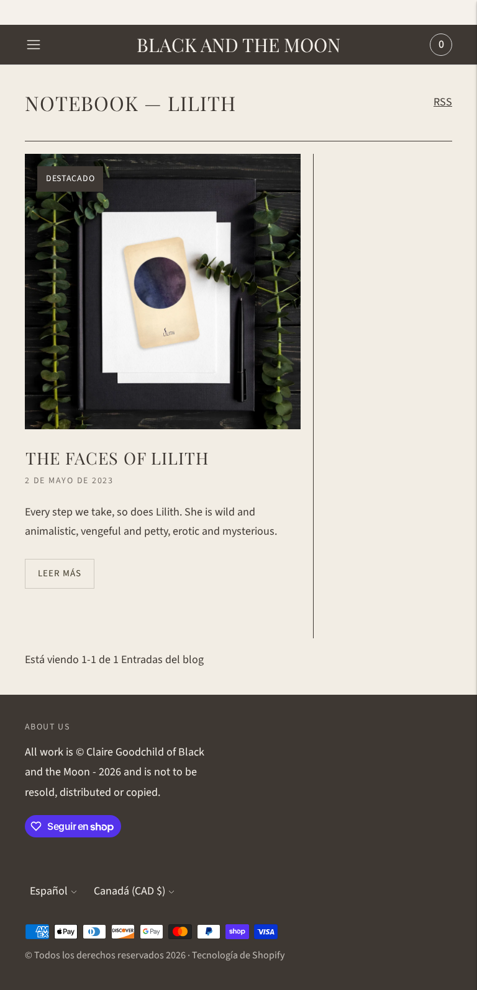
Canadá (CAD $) (129, 891)
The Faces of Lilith (117, 458)
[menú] (33, 44)
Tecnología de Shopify (238, 955)
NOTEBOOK (82, 102)
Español (49, 891)
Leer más (59, 573)
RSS (443, 102)
